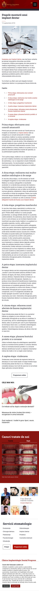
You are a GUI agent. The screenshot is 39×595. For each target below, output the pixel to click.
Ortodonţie (6, 541)
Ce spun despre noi (25, 503)
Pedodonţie (6, 535)
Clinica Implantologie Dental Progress (19, 560)
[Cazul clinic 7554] (19, 449)
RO (31, 3)
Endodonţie (6, 528)
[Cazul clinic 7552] (19, 470)
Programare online (19, 375)
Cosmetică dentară (26, 538)
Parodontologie (8, 538)
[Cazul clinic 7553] (19, 460)
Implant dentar (24, 531)
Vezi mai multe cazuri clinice (10, 477)
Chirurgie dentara (8, 531)
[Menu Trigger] (35, 4)
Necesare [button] (6, 586)
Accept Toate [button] (15, 586)
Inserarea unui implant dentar (11, 59)
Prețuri (6, 547)
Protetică (22, 535)
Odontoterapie (24, 528)
